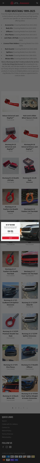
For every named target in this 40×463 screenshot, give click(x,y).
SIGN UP (10, 238)
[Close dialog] (38, 223)
